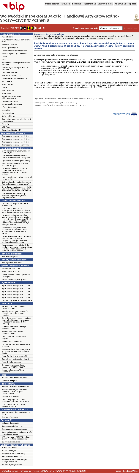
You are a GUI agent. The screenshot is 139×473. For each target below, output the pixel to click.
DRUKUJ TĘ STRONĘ (122, 114)
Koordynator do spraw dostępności (14, 429)
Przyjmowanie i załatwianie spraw (14, 78)
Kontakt (4, 57)
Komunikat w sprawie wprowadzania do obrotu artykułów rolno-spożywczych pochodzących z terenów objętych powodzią (16, 321)
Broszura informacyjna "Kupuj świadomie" (13, 371)
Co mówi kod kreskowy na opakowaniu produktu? (16, 345)
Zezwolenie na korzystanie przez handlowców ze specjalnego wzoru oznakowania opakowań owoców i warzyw (14, 230)
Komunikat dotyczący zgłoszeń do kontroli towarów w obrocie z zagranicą (16, 157)
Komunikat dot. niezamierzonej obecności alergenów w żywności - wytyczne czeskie (14, 196)
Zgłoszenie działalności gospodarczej (16, 161)
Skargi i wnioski (7, 84)
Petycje (4, 87)
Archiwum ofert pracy (9, 381)
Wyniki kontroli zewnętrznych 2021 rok (16, 294)
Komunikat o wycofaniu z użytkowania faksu (16, 41)
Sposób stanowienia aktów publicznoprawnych (11, 97)
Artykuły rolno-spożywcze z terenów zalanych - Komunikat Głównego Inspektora (15, 313)
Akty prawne (6, 93)
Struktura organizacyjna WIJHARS (14, 54)
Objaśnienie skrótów (9, 45)
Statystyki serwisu (10, 471)
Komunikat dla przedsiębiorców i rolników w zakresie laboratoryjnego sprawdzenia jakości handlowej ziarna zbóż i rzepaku (17, 189)
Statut (4, 60)
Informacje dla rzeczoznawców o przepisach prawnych (14, 405)
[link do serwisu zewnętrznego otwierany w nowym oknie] (13, 7)
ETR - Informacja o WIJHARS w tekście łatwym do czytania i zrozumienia (16, 438)
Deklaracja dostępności (125, 4)
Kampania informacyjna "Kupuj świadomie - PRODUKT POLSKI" (13, 366)
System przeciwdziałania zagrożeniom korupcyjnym (16, 276)
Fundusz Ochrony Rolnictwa (12, 341)
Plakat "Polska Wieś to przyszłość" (14, 356)
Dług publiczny (7, 110)
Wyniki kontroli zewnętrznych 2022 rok (16, 291)
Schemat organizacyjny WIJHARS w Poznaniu (15, 68)
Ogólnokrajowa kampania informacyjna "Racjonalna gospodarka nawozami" (16, 183)
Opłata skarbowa (8, 90)
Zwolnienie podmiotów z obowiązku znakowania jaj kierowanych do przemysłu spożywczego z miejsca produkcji (15, 171)
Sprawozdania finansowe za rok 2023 (15, 136)
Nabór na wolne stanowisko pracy (14, 378)
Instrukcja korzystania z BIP (12, 457)
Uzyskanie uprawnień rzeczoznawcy (15, 387)
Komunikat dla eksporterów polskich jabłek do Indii (15, 204)
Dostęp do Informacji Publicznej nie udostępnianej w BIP (14, 461)
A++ (45, 28)
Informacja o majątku (10, 107)
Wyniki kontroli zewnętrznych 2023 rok (16, 289)
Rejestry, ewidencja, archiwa (12, 104)
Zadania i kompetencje (10, 72)
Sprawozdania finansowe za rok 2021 (15, 142)
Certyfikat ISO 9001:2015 (11, 269)
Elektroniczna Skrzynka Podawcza (14, 51)
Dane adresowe (7, 37)
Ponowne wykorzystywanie (12, 465)
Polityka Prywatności (9, 448)
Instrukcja (65, 4)
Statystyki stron (105, 4)
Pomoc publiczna (8, 113)
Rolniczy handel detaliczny (11, 263)
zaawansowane (132, 28)
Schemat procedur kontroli (11, 75)
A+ (39, 28)
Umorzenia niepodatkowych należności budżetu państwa (16, 120)
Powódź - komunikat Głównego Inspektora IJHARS (13, 333)
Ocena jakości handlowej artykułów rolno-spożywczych (15, 165)
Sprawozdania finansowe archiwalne (15, 145)
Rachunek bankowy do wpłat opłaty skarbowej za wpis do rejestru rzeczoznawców (14, 392)
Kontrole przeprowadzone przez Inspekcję (17, 300)
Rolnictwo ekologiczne (10, 257)
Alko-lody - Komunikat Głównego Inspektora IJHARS (13, 307)
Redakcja (76, 4)
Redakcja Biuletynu (9, 451)
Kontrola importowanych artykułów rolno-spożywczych (17, 152)
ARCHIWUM (6, 127)
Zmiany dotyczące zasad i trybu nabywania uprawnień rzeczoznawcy (15, 400)
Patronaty (5, 124)
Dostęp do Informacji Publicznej (13, 454)
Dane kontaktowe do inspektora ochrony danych (16, 413)
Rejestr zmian (89, 4)
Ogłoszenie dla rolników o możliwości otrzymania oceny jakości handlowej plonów (16, 351)
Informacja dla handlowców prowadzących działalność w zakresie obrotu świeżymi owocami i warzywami (16, 210)
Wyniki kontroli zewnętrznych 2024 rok (16, 286)
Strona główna (52, 4)
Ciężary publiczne (8, 116)
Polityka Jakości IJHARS (11, 272)
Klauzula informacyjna (10, 417)
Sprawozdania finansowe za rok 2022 (15, 139)
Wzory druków (7, 81)
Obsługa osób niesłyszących (12, 426)
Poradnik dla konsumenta (11, 362)
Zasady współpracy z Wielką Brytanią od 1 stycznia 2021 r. (17, 178)
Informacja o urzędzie (10, 48)
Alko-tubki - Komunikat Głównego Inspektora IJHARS (14, 328)
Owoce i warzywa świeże (55, 34)
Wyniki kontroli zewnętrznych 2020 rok (16, 297)
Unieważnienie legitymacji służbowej (15, 359)
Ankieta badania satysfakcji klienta (14, 280)
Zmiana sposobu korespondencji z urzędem (14, 337)
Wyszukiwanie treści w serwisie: (85, 28)
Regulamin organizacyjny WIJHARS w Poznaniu (16, 64)
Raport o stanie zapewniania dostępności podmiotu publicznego (17, 433)
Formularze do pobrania (10, 397)
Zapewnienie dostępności (11, 442)
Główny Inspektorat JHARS (11, 130)
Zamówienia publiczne (10, 101)
